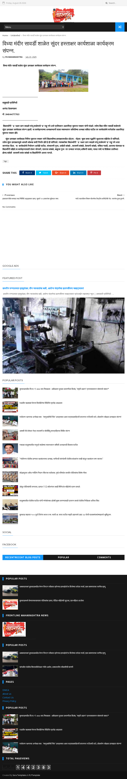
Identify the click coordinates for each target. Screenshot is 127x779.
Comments (104, 557)
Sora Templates (19, 775)
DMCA (5, 690)
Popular (63, 557)
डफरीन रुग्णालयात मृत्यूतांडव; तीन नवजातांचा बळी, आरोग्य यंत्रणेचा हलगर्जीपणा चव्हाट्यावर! (43, 288)
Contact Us (8, 697)
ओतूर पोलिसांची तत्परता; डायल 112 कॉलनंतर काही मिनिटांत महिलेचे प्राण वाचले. (50, 486)
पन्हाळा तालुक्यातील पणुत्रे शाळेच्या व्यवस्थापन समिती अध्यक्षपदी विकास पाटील (49, 445)
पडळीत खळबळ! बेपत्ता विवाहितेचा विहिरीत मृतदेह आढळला (41, 403)
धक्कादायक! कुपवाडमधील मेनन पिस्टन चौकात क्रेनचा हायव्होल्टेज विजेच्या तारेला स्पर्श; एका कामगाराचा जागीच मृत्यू (62, 586)
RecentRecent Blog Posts (22, 557)
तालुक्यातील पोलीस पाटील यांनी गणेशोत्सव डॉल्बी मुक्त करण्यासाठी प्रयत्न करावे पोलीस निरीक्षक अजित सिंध (59, 500)
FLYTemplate (34, 775)
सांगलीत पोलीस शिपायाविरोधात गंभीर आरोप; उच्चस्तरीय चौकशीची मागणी (46, 667)
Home (5, 35)
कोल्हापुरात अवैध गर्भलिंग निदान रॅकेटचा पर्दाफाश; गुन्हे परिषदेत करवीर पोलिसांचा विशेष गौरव (53, 472)
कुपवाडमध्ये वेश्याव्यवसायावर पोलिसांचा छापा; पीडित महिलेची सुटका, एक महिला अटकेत (52, 600)
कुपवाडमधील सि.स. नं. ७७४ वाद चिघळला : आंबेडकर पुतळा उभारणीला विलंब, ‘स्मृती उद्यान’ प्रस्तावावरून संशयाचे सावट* (64, 389)
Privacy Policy (9, 701)
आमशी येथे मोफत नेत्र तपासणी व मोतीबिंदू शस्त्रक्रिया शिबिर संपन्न (45, 431)
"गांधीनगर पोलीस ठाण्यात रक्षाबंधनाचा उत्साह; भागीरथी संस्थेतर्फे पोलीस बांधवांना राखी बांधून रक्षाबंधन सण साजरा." (61, 459)
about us (6, 693)
